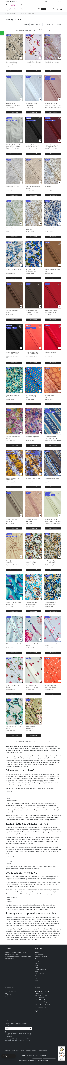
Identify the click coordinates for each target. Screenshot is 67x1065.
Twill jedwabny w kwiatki (33, 62)
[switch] (61, 1059)
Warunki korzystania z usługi (49, 1058)
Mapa (36, 971)
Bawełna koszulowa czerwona (50, 353)
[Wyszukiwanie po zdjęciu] (38, 8)
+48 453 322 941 (48, 1005)
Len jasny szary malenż (13, 186)
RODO (36, 965)
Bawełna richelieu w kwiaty (12, 686)
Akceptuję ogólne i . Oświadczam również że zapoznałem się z (19, 1034)
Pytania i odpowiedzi (40, 969)
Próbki (36, 967)
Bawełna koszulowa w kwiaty (13, 437)
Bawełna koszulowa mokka (12, 311)
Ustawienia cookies (42, 1050)
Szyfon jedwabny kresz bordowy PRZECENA (51, 146)
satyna (26, 808)
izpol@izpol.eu (42, 1007)
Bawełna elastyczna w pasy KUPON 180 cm (51, 437)
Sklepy (36, 980)
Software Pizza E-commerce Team (38, 1060)
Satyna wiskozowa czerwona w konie (50, 686)
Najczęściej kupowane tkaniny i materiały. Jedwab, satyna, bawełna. (18, 957)
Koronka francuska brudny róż (31, 520)
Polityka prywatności (37, 1058)
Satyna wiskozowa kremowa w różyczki (32, 686)
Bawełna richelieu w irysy (14, 269)
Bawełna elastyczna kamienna (12, 520)
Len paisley (48, 186)
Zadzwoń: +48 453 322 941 (11, 1)
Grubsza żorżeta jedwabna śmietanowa (13, 104)
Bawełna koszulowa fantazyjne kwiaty (31, 603)
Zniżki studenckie (39, 974)
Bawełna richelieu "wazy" (52, 228)
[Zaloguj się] (53, 8)
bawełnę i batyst (20, 758)
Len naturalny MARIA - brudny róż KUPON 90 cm (53, 104)
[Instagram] (36, 1011)
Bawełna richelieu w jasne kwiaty (14, 727)
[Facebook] (40, 1011)
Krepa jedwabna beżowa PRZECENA (13, 562)
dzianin (29, 905)
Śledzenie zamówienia (11, 991)
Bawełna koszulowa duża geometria (13, 603)
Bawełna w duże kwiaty (33, 478)
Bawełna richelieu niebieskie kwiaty (31, 270)
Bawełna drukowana (12, 929)
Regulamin (38, 963)
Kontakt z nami (39, 976)
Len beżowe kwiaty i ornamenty (32, 228)
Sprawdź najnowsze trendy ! (12, 954)
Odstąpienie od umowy (41, 956)
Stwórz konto (8, 996)
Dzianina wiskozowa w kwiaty (13, 396)
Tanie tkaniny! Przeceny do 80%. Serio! (15, 952)
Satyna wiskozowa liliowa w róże (52, 644)
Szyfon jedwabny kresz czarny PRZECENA (32, 146)
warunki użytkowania (19, 1032)
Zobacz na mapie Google (41, 1002)
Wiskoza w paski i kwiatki (14, 644)
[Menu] (64, 1047)
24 (46, 29)
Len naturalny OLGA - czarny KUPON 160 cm (13, 353)
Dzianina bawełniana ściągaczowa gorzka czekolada (32, 311)
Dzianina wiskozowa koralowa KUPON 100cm (33, 353)
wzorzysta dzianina (44, 778)
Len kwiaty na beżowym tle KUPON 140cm (52, 562)
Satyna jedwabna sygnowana (50, 396)
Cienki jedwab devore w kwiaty (52, 63)
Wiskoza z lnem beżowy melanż (33, 187)
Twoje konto (9, 988)
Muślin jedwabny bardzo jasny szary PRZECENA (13, 146)
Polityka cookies (39, 954)
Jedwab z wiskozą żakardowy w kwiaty (12, 63)
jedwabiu (29, 847)
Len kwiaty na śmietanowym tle (31, 562)
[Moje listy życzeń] (57, 8)
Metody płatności (39, 961)
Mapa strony (38, 978)
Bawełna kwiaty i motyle (33, 436)
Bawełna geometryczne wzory (52, 479)
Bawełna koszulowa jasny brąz (52, 270)
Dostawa (37, 952)
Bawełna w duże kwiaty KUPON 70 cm (13, 479)
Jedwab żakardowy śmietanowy (31, 104)
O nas (36, 959)
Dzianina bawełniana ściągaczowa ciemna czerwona (51, 311)
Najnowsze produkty (35, 24)
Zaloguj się (8, 994)
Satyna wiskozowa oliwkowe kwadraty (31, 727)
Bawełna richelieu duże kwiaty (33, 644)
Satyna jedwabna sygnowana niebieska (32, 396)
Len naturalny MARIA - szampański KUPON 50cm (53, 520)
